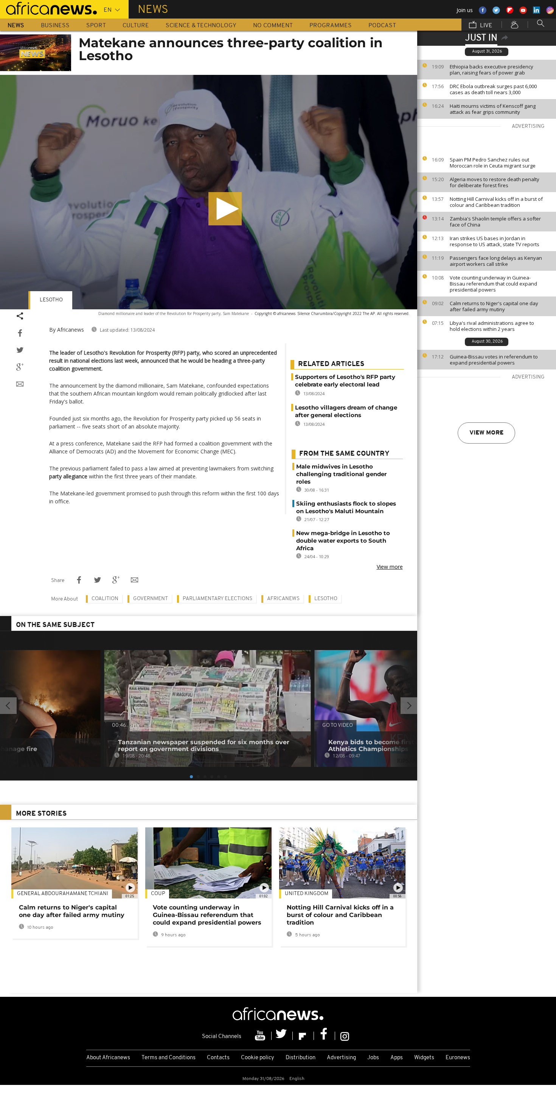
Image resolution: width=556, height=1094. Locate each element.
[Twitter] (282, 1036)
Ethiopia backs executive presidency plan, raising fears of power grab (491, 70)
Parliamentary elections (217, 599)
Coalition (105, 599)
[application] (208, 192)
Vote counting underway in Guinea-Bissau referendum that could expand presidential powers (493, 284)
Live (485, 26)
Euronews (458, 1058)
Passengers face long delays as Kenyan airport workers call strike (496, 261)
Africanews (283, 599)
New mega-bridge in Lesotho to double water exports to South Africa (343, 540)
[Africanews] (48, 7)
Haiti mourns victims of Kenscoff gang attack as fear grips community (493, 109)
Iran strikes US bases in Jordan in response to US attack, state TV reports (494, 241)
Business (55, 26)
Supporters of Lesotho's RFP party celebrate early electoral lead (345, 380)
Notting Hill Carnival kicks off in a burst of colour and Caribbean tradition (496, 202)
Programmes (330, 26)
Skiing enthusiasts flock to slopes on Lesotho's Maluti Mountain (346, 507)
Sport (96, 26)
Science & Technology (201, 26)
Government (150, 599)
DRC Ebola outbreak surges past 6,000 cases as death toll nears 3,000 (493, 89)
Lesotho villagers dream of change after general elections (346, 411)
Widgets (424, 1058)
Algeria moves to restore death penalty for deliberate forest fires (494, 182)
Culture (136, 26)
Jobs (373, 1058)
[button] (225, 208)
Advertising (341, 1058)
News (16, 26)
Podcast (382, 26)
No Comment (273, 26)
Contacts (218, 1058)
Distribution (300, 1058)
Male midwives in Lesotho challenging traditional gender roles (341, 474)
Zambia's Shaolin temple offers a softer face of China (495, 222)
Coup (158, 894)
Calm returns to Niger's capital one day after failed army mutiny (494, 306)
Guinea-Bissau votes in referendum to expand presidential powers (494, 360)
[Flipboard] (303, 1036)
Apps (396, 1058)
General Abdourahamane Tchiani (62, 894)
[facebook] (324, 1036)
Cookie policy (257, 1058)
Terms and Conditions (168, 1058)
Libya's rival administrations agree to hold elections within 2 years (492, 326)
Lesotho (51, 300)
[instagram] (344, 1036)
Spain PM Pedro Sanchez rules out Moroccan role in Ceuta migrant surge (493, 163)
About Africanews (108, 1058)
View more (486, 433)
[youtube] (261, 1036)
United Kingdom (306, 894)
